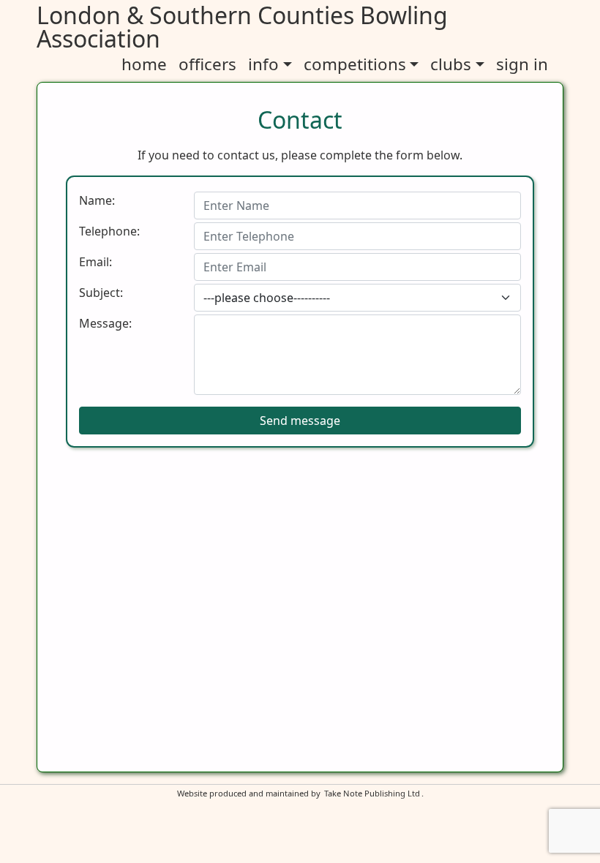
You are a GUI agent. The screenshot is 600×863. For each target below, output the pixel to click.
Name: (97, 200)
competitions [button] (355, 64)
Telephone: (109, 231)
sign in (522, 64)
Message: (105, 323)
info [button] (263, 64)
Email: (95, 262)
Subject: (101, 292)
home (144, 64)
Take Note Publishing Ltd (372, 793)
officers (207, 64)
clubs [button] (450, 64)
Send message (300, 420)
